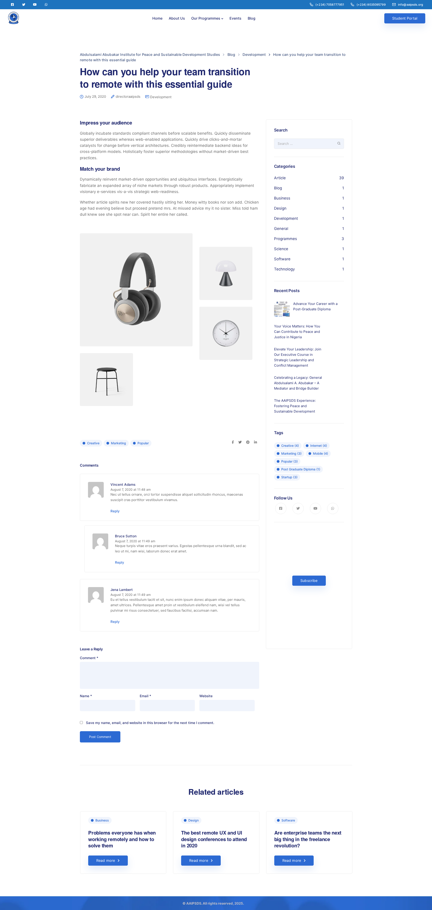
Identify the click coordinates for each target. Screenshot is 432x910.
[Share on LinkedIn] (255, 442)
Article (280, 178)
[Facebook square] (12, 4)
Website (206, 696)
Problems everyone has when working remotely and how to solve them (122, 839)
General (281, 228)
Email (145, 696)
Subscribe (308, 580)
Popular (143, 443)
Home (157, 18)
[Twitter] (23, 4)
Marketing (118, 443)
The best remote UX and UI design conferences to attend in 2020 (214, 839)
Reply (115, 511)
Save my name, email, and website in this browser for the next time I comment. (150, 722)
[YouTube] (34, 4)
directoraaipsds (128, 96)
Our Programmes (205, 18)
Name (86, 696)
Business (282, 198)
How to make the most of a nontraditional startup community (397, 839)
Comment (89, 658)
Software (282, 259)
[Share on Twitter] (240, 442)
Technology (284, 269)
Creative (93, 443)
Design (280, 208)
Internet (318, 445)
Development (160, 97)
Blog (251, 18)
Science (281, 249)
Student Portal (404, 18)
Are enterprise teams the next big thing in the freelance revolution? (308, 839)
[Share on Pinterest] (248, 442)
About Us (177, 18)
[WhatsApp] (46, 4)
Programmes (285, 238)
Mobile (320, 453)
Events (235, 18)
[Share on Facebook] (233, 442)
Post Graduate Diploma (300, 469)
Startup (289, 477)
